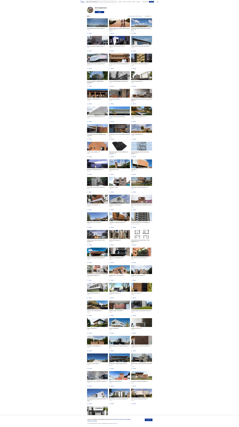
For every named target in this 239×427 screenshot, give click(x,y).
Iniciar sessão (145, 1)
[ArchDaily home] (83, 2)
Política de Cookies (92, 421)
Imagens (138, 1)
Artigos (124, 1)
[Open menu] (158, 2)
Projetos (120, 1)
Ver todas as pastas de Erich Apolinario (135, 16)
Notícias (133, 1)
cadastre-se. (115, 423)
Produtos (129, 1)
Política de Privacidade (124, 419)
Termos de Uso (114, 419)
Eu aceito (148, 420)
